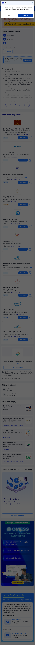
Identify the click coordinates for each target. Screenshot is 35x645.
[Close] (32, 2)
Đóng (9, 15)
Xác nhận (25, 15)
